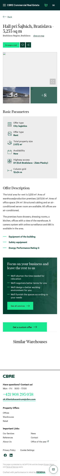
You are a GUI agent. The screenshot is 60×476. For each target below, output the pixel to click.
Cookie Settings (27, 450)
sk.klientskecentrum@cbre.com (19, 399)
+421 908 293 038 (18, 394)
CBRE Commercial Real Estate (23, 5)
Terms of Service (12, 467)
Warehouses (8, 416)
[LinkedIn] (11, 455)
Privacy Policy (9, 450)
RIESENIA (40, 472)
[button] (53, 469)
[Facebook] (5, 455)
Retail (5, 420)
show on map (38, 35)
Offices (6, 412)
